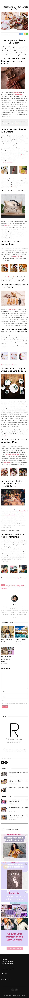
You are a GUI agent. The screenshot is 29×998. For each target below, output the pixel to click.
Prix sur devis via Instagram (9, 364)
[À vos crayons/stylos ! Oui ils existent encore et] (14, 903)
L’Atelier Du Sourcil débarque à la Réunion (18, 787)
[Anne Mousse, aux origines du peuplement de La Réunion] (4, 774)
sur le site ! (4, 435)
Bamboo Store (16, 256)
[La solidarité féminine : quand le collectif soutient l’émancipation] (4, 801)
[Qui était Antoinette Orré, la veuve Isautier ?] (4, 809)
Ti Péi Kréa (7, 225)
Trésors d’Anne (16, 92)
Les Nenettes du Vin (19, 511)
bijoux (13, 585)
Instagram (17, 123)
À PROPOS (4, 959)
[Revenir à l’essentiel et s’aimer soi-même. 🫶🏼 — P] (14, 847)
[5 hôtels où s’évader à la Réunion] (21, 632)
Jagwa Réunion (17, 94)
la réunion (9, 586)
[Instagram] (13, 618)
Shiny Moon (7, 462)
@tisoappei (20, 154)
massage (15, 586)
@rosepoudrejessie (8, 162)
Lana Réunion (12, 309)
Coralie (8, 33)
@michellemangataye (13, 578)
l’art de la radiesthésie (12, 454)
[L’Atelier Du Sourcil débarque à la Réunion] (4, 789)
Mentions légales (6, 979)
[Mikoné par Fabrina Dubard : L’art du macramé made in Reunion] (7, 650)
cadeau (18, 585)
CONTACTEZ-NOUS (7, 963)
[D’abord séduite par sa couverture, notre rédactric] (14, 875)
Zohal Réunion (23, 404)
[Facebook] (2, 762)
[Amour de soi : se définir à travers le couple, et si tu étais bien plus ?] (4, 817)
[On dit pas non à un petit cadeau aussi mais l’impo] (14, 932)
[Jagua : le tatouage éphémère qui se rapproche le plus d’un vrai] (4, 781)
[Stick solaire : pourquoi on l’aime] (7, 632)
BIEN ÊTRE (8, 585)
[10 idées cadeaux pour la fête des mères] (14, 21)
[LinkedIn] (16, 618)
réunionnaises (22, 586)
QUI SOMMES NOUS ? (7, 961)
